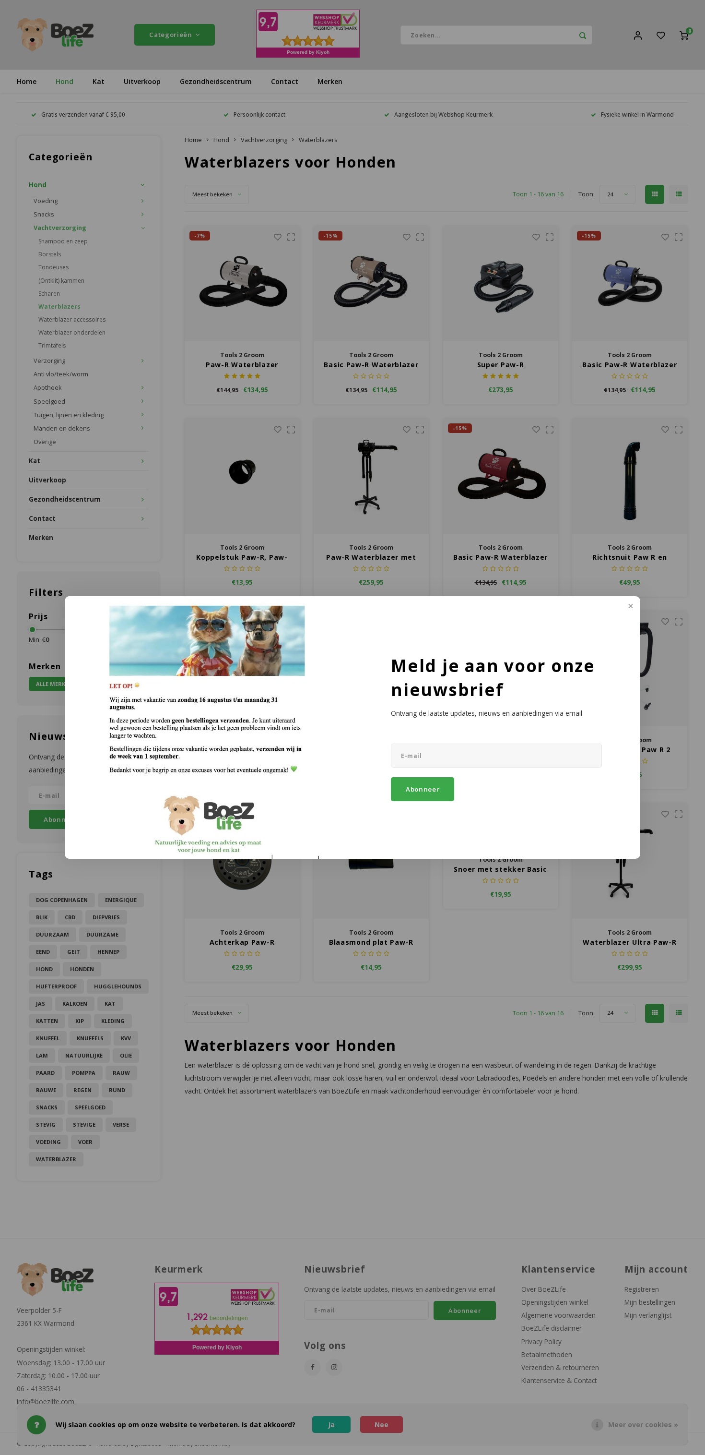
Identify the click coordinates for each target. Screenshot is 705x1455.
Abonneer (422, 789)
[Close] (629, 606)
